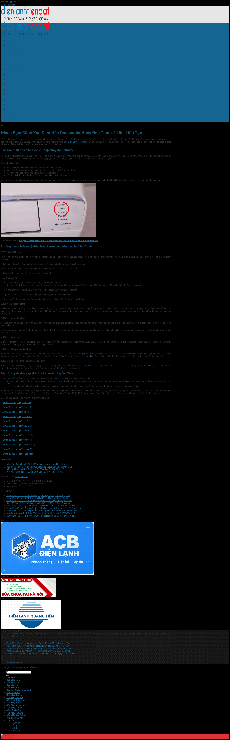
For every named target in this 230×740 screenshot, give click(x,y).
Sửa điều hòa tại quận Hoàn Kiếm (18, 454)
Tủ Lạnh (15, 115)
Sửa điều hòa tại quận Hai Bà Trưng (19, 444)
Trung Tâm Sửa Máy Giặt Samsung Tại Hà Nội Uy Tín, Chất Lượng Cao (38, 495)
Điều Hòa (16, 120)
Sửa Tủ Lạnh (12, 35)
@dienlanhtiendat (14, 662)
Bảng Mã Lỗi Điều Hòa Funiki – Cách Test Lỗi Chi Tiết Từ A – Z (35, 469)
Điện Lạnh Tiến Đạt (77, 142)
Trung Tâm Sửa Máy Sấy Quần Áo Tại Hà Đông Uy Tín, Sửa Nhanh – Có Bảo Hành (43, 508)
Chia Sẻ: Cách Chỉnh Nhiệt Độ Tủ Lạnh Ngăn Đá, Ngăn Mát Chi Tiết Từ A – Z (40, 513)
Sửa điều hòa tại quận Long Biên (18, 435)
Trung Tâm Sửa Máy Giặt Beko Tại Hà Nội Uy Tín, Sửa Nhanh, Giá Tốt (37, 498)
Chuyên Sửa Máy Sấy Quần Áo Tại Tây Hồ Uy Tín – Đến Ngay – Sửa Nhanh (40, 505)
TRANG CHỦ (12, 25)
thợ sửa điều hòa (89, 356)
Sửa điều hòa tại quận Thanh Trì (17, 440)
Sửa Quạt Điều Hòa (15, 70)
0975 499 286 (9, 2)
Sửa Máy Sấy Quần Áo (17, 99)
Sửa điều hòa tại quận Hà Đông (17, 402)
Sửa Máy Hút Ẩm (14, 94)
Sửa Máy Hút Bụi (14, 74)
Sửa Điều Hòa (13, 30)
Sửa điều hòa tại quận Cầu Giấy (17, 426)
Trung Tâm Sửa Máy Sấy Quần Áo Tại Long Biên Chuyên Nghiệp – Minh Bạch (41, 510)
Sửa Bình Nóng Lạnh (16, 79)
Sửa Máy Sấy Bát (14, 65)
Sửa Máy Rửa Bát (14, 60)
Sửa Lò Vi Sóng (13, 89)
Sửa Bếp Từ (12, 40)
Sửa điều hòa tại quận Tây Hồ (16, 430)
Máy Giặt (16, 113)
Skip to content (8, 5)
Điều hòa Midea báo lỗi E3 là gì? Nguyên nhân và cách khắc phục (36, 464)
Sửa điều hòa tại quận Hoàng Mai (18, 449)
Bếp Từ (15, 118)
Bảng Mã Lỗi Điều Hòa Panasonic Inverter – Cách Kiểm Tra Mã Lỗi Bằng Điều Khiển (58, 240)
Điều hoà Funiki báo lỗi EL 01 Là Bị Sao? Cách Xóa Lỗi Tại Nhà (35, 472)
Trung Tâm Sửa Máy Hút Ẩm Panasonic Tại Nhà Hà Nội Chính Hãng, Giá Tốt (40, 516)
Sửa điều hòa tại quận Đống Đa (17, 416)
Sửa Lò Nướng (13, 55)
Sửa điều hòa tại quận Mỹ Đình (17, 421)
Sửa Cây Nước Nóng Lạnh (18, 50)
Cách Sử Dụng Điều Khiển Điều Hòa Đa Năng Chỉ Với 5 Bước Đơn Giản (38, 503)
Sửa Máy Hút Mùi (14, 84)
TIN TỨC (10, 109)
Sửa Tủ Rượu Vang (15, 104)
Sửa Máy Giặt (12, 45)
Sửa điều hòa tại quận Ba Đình (17, 412)
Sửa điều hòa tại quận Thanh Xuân (18, 407)
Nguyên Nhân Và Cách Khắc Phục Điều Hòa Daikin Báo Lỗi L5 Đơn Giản (39, 467)
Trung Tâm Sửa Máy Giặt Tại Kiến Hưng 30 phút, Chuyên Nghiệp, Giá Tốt (39, 500)
